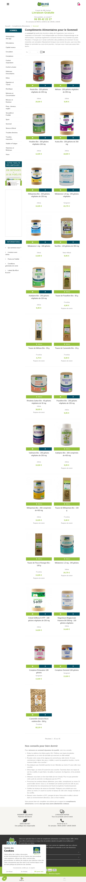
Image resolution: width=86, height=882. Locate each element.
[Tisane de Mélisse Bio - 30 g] (39, 330)
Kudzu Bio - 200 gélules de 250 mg (66, 143)
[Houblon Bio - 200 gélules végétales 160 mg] (39, 123)
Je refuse (9, 871)
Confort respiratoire (9, 61)
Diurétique (9, 89)
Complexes (9, 56)
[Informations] (45, 85)
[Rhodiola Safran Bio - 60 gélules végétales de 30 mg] (39, 382)
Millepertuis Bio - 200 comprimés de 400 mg (39, 509)
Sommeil (9, 124)
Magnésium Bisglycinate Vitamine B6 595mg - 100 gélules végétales (66, 620)
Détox (8, 78)
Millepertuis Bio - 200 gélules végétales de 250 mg (39, 195)
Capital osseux (11, 47)
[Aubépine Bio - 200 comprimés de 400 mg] (67, 434)
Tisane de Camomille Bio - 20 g (66, 348)
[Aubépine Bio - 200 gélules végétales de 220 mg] (39, 277)
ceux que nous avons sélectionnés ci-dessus (54, 803)
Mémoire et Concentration (10, 94)
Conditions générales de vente (11, 265)
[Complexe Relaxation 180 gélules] (39, 652)
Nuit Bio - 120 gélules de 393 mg (67, 246)
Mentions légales (54, 873)
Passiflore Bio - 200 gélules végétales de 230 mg (67, 402)
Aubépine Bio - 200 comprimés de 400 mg (66, 454)
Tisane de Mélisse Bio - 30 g (38, 348)
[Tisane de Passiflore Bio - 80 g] (67, 277)
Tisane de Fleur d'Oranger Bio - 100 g (39, 564)
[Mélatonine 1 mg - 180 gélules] (39, 228)
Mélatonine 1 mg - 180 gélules (39, 246)
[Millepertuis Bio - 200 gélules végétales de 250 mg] (39, 175)
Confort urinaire (11, 67)
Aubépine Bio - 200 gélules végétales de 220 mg (39, 297)
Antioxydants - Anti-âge (10, 37)
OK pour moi (38, 871)
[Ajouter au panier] (32, 85)
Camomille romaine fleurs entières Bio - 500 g (38, 720)
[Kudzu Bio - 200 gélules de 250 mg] (67, 123)
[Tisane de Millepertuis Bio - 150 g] (67, 489)
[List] (44, 52)
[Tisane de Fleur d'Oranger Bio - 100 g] (39, 544)
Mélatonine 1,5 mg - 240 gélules (67, 563)
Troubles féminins (12, 132)
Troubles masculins (9, 138)
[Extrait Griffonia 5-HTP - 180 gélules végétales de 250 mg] (39, 599)
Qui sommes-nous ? (14, 248)
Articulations (10, 43)
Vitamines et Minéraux (10, 149)
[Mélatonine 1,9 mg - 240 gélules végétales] (67, 175)
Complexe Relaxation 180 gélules (39, 671)
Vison (7, 154)
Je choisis (24, 871)
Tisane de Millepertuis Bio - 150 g (67, 509)
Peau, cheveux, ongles (11, 107)
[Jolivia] (43, 4)
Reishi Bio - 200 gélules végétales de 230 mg (39, 90)
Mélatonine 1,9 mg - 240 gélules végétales (67, 195)
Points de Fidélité (13, 259)
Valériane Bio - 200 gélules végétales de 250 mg (39, 454)
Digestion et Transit (10, 83)
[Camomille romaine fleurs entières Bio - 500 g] (39, 700)
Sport (7, 119)
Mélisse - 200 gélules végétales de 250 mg (67, 90)
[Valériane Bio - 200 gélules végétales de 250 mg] (39, 434)
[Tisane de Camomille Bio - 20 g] (67, 330)
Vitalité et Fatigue (11, 143)
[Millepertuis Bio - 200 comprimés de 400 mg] (39, 489)
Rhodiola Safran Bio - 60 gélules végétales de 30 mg (39, 402)
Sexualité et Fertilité (10, 114)
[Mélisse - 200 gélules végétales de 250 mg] (67, 71)
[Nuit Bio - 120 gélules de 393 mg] (67, 228)
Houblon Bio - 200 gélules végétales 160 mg (39, 143)
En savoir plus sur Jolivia (26, 843)
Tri (27, 52)
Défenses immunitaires (10, 72)
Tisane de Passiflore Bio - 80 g (66, 296)
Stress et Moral (11, 128)
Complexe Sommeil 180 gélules (67, 670)
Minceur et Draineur (9, 101)
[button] (4, 878)
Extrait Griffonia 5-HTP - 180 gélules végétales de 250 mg (39, 619)
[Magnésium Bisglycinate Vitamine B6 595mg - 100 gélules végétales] (67, 599)
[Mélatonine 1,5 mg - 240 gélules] (67, 544)
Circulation (9, 52)
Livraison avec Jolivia (11, 253)
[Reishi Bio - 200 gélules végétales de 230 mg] (39, 71)
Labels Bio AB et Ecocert (12, 271)
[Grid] (41, 52)
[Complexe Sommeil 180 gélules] (67, 652)
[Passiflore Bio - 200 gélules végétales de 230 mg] (67, 382)
